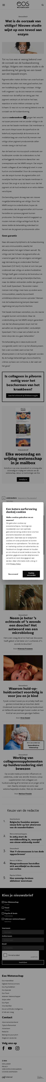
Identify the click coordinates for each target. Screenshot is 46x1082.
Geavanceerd (13, 574)
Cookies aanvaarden (31, 574)
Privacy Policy (15, 563)
